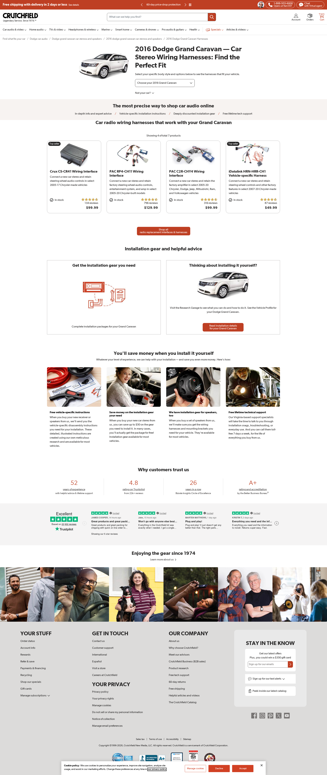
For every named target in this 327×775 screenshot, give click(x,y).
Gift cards (26, 689)
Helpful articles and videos (184, 695)
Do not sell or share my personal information (117, 712)
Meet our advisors (179, 654)
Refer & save (27, 661)
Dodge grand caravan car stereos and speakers (77, 39)
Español (97, 661)
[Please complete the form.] (290, 664)
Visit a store (98, 668)
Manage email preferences (107, 726)
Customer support (102, 648)
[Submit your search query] (212, 17)
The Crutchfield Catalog (182, 702)
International (99, 654)
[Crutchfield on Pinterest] (270, 715)
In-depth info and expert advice (93, 113)
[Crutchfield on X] (278, 715)
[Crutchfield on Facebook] (254, 715)
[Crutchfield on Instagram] (262, 715)
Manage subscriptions (33, 695)
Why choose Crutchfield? (183, 648)
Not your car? (143, 93)
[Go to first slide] (185, 5)
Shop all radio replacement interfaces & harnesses (163, 231)
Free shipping (41, 4)
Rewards (25, 654)
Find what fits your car (14, 39)
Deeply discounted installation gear (194, 113)
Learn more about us (162, 559)
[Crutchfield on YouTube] (286, 715)
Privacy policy (100, 692)
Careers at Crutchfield (104, 675)
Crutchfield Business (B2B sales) (187, 661)
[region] (163, 594)
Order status (27, 641)
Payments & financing (33, 668)
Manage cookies (101, 705)
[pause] (190, 4)
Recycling (26, 675)
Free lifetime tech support (237, 113)
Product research (179, 668)
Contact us (98, 641)
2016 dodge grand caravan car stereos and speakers (134, 39)
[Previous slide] (142, 5)
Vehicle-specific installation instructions (142, 113)
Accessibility (172, 739)
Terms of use (155, 739)
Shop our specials (30, 682)
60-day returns (163, 4)
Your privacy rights (103, 698)
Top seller (54, 144)
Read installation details (223, 327)
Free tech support (179, 675)
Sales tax (140, 739)
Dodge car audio (39, 39)
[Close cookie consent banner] (261, 765)
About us (174, 641)
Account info (27, 648)
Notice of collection (103, 719)
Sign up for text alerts (267, 678)
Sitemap (187, 739)
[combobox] (161, 17)
